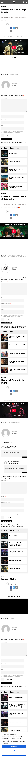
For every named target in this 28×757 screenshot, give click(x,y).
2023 (10, 74)
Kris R (18, 422)
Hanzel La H (14, 422)
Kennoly (10, 255)
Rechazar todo (14, 754)
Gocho (16, 74)
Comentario (4, 98)
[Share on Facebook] (11, 28)
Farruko (13, 74)
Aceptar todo (14, 746)
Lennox (24, 256)
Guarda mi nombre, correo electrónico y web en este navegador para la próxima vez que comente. (13, 132)
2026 (10, 422)
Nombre (3, 114)
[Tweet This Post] (14, 28)
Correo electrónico (6, 120)
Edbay (12, 210)
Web (2, 125)
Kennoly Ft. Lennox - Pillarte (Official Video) (11, 256)
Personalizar (14, 750)
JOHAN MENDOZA (10, 446)
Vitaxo (12, 23)
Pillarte (3, 258)
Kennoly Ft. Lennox (17, 255)
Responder (24, 457)
